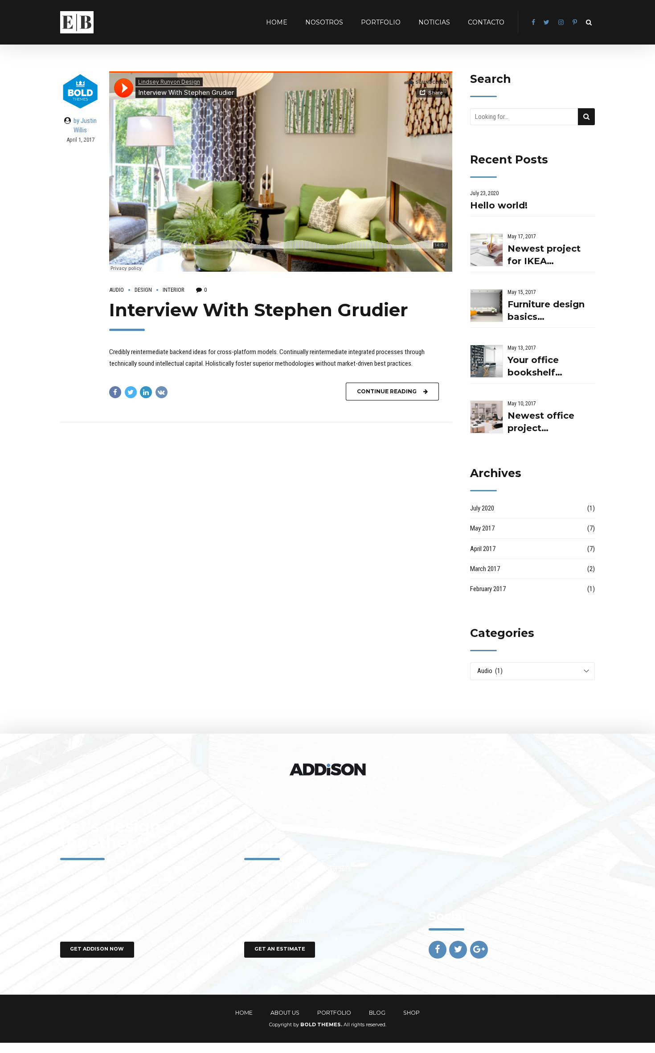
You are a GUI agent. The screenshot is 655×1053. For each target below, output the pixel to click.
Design (143, 289)
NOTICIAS (434, 22)
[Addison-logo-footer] (328, 769)
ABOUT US (284, 1012)
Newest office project (541, 421)
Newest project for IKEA (544, 254)
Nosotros (324, 22)
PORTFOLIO (381, 22)
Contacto (486, 22)
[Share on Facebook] (115, 392)
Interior (173, 289)
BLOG (377, 1012)
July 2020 (482, 508)
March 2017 (485, 569)
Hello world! (499, 205)
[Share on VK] (162, 392)
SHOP (411, 1012)
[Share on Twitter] (131, 392)
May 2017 (482, 528)
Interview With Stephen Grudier (258, 310)
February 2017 (488, 589)
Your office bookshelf (533, 366)
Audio (116, 289)
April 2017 (482, 549)
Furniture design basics (546, 310)
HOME (276, 22)
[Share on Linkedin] (146, 392)
